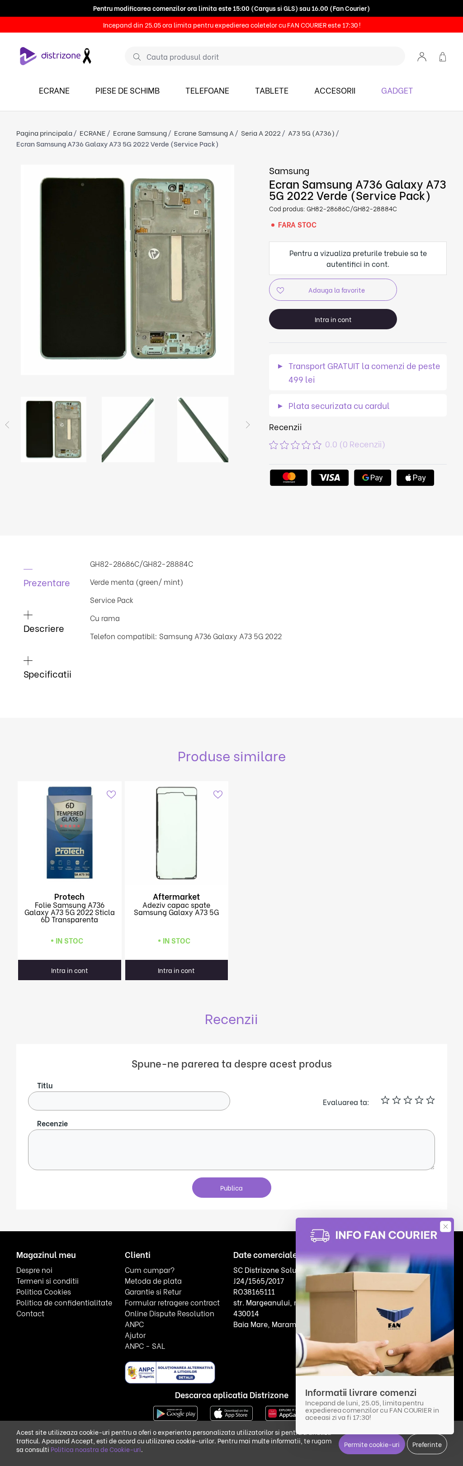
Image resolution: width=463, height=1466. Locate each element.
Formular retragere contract (172, 1340)
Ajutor (135, 1372)
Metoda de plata (153, 1318)
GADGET (397, 128)
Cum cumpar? (150, 1307)
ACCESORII (334, 128)
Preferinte (427, 1444)
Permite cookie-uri (372, 1444)
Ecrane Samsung (140, 171)
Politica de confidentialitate (64, 1340)
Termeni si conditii (47, 1318)
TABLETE (271, 128)
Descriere (44, 665)
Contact (30, 1351)
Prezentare (47, 619)
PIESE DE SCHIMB (127, 128)
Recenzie (52, 1161)
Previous (7, 462)
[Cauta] (134, 94)
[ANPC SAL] (170, 1410)
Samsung (289, 207)
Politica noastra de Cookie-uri (96, 1449)
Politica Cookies (43, 1329)
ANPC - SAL (145, 1383)
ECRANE (54, 128)
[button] (421, 93)
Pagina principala (44, 171)
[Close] (6, 19)
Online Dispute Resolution (169, 1351)
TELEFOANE (207, 128)
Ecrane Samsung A (204, 171)
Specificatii (48, 711)
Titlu (45, 1123)
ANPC (134, 1362)
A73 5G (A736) (311, 171)
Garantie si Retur (153, 1329)
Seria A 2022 (261, 171)
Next (247, 462)
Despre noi (34, 1307)
